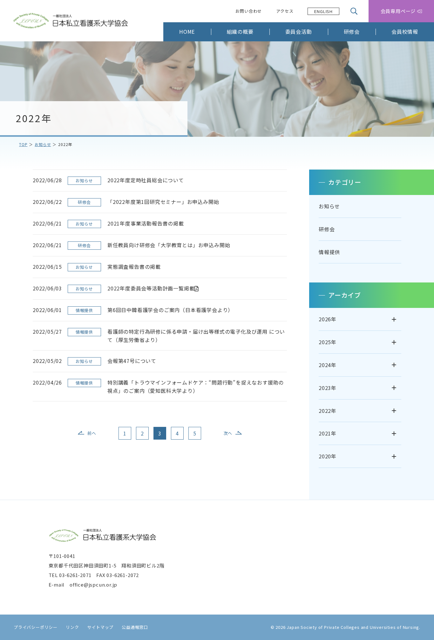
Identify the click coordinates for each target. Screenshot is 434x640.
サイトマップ (100, 627)
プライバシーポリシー (36, 627)
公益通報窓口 (135, 627)
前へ (91, 433)
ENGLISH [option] (323, 11)
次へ (228, 433)
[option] (323, 11)
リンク (72, 627)
